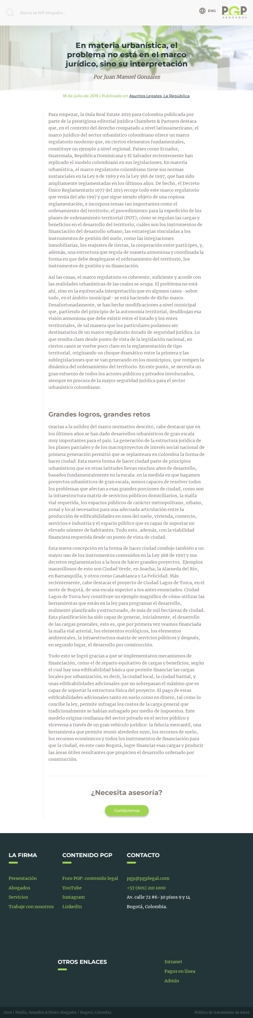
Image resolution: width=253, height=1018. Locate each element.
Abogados (19, 888)
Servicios (18, 897)
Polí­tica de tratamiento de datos (222, 1012)
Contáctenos (126, 810)
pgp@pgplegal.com (148, 878)
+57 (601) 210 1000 (146, 888)
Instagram (73, 897)
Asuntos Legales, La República (159, 96)
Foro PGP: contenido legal (90, 878)
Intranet (173, 961)
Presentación (23, 878)
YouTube (72, 888)
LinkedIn (72, 906)
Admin (171, 981)
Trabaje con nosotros (31, 906)
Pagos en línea (179, 971)
